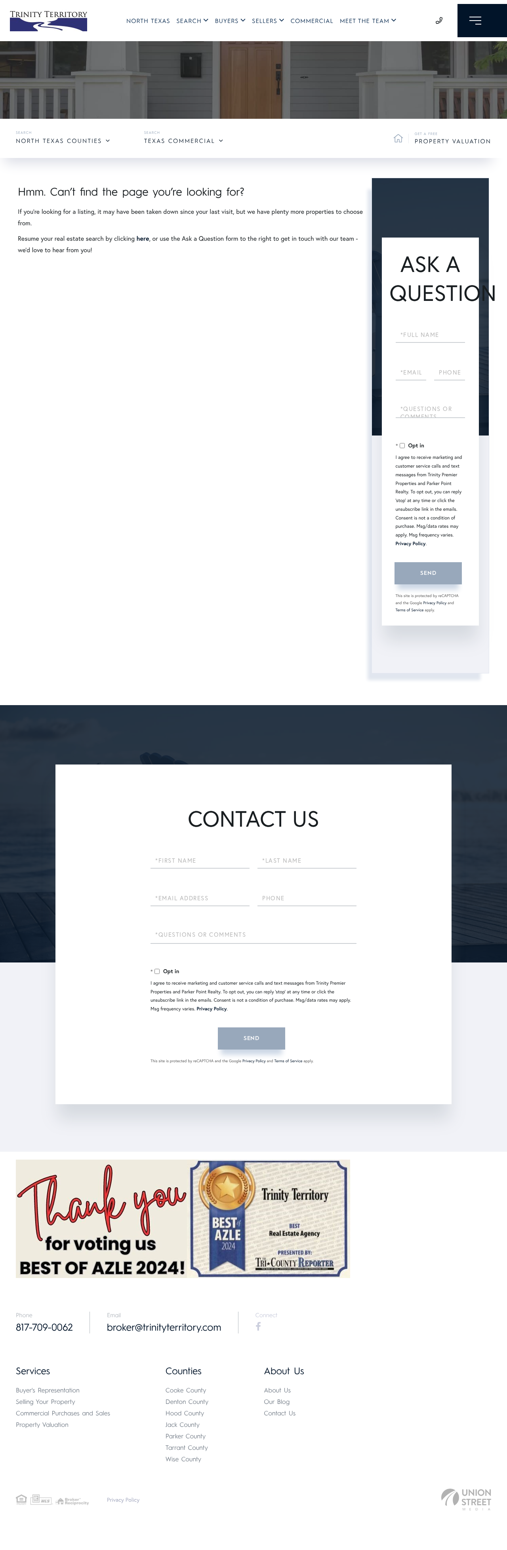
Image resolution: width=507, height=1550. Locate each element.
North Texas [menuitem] (148, 21)
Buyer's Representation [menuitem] (48, 1390)
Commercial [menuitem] (312, 21)
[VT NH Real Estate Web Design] (466, 1499)
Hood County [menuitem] (185, 1413)
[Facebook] (258, 1327)
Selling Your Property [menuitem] (45, 1401)
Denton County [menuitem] (187, 1401)
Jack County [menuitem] (183, 1424)
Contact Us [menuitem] (279, 1413)
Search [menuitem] (189, 21)
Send (428, 573)
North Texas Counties (59, 141)
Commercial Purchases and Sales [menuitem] (63, 1413)
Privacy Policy (411, 544)
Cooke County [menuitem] (186, 1390)
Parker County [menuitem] (186, 1436)
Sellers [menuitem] (264, 21)
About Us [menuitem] (277, 1390)
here (142, 238)
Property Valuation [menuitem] (42, 1424)
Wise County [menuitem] (183, 1459)
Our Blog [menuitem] (277, 1401)
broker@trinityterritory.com (164, 1327)
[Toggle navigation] (482, 20)
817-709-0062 (44, 1327)
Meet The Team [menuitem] (364, 21)
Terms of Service (410, 609)
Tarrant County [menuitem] (187, 1447)
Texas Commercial (179, 141)
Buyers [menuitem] (227, 21)
